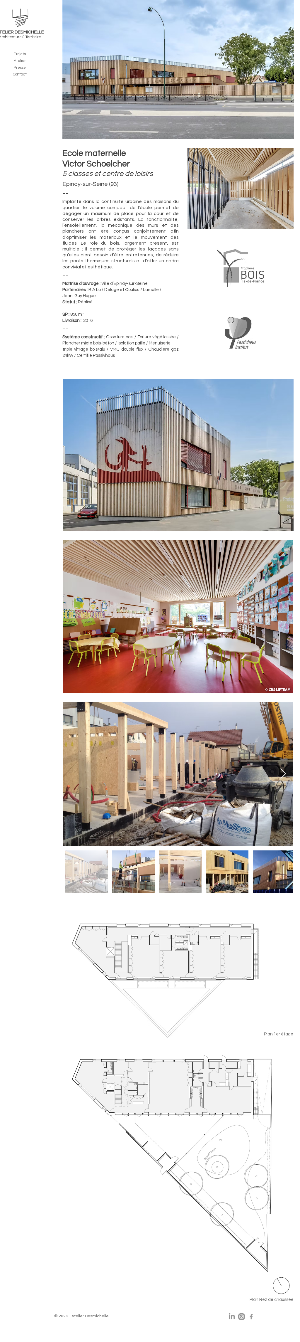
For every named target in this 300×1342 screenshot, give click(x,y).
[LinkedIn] (232, 1316)
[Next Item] (283, 774)
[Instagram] (241, 1316)
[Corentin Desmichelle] (251, 1316)
